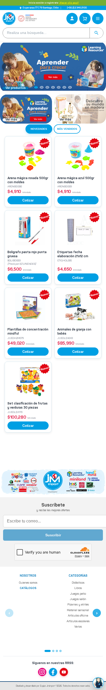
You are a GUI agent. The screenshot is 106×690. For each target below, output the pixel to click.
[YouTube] (64, 672)
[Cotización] (85, 18)
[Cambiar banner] (36, 87)
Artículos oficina (78, 615)
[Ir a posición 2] (53, 651)
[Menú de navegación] (97, 18)
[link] (28, 171)
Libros (78, 588)
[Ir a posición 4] (60, 651)
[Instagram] (42, 672)
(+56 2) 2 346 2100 (77, 8)
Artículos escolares (78, 621)
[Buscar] (96, 32)
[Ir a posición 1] (48, 651)
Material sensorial (78, 610)
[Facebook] (53, 672)
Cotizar (28, 200)
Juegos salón (78, 599)
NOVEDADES (39, 128)
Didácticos (78, 582)
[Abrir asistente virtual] (98, 682)
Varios (78, 626)
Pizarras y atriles (78, 604)
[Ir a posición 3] (57, 651)
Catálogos (28, 588)
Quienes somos (28, 582)
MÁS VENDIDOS (67, 128)
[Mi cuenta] (72, 18)
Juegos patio (78, 593)
